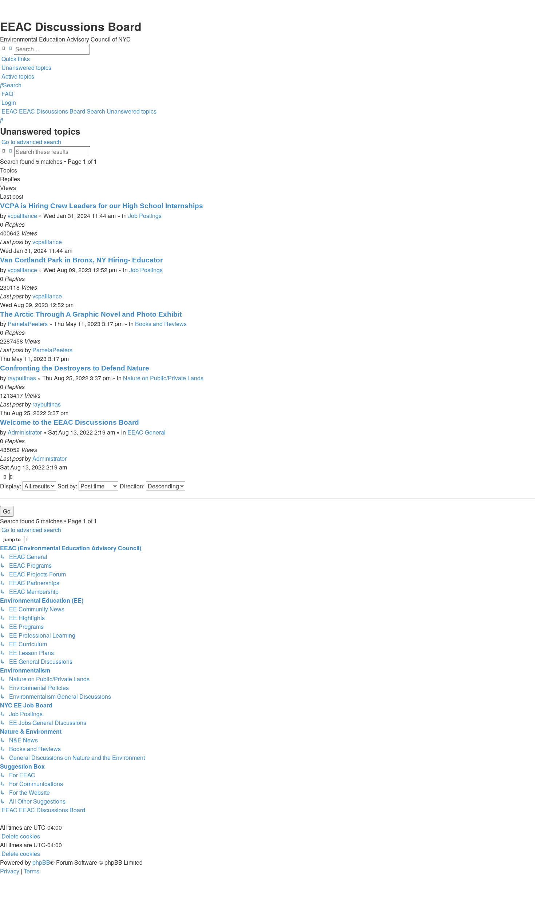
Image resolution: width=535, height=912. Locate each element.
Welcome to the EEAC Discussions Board (69, 422)
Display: (11, 486)
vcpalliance (22, 215)
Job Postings (145, 215)
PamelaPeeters (28, 324)
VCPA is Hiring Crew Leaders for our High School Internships (101, 206)
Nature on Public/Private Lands (163, 378)
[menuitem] (25, 67)
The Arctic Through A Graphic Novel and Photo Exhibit (91, 314)
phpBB (41, 862)
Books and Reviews (161, 324)
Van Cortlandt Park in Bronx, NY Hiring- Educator (81, 260)
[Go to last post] (64, 242)
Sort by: (68, 486)
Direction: (133, 486)
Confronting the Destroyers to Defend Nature (74, 368)
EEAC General (146, 432)
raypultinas (22, 378)
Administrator (25, 432)
